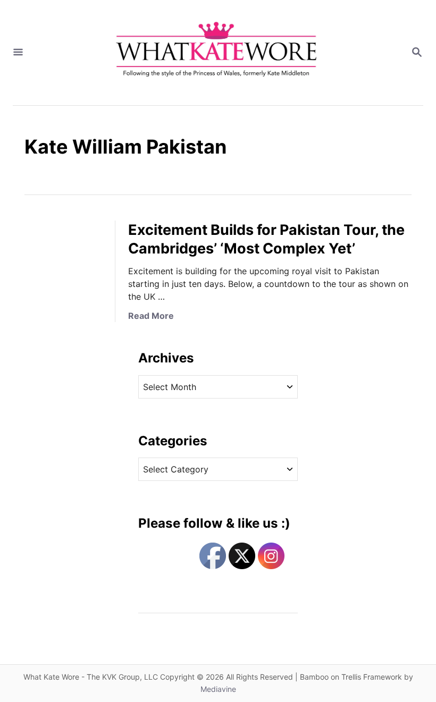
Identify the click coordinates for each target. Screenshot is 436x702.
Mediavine (218, 688)
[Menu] (18, 52)
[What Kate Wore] (217, 52)
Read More (151, 315)
